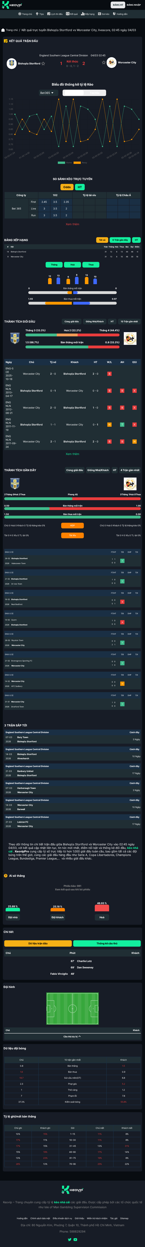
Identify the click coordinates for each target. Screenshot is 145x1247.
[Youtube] (75, 1239)
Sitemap (124, 1218)
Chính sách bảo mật (40, 1218)
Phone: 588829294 (72, 1231)
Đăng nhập (134, 5)
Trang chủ (12, 29)
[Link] (12, 5)
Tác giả (113, 1218)
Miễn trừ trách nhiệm (97, 1218)
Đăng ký (118, 5)
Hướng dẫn (22, 1218)
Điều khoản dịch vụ (62, 1218)
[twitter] (70, 1239)
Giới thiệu (79, 1218)
